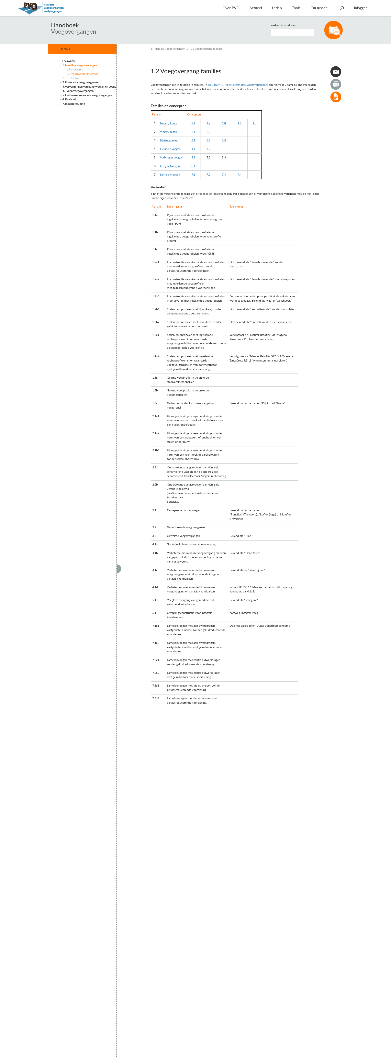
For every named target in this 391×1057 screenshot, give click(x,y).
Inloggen (361, 8)
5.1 (193, 157)
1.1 (193, 123)
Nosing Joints (168, 123)
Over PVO (231, 8)
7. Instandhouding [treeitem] (73, 103)
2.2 (208, 132)
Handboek (65, 25)
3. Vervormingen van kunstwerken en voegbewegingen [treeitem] (96, 86)
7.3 (224, 174)
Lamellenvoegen (170, 174)
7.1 (193, 174)
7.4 (240, 174)
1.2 (208, 123)
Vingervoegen (168, 132)
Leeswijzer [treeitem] (68, 61)
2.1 (193, 132)
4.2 (208, 149)
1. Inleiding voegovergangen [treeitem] (79, 65)
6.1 (193, 166)
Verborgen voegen (171, 157)
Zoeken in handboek (283, 25)
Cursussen (319, 8)
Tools (296, 8)
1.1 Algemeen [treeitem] (74, 69)
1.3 (224, 123)
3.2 (208, 140)
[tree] (89, 555)
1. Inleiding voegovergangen (168, 48)
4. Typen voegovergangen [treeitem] (78, 91)
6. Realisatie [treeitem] (69, 99)
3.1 (193, 140)
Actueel (255, 8)
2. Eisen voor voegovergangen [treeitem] (80, 82)
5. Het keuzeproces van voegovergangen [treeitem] (87, 95)
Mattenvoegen (169, 140)
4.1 (193, 149)
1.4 (240, 123)
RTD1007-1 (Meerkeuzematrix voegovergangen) (238, 85)
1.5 (254, 123)
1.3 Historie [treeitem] (73, 78)
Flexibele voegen (170, 149)
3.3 (224, 140)
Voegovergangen (73, 32)
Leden (277, 8)
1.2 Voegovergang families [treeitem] (82, 74)
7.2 (208, 174)
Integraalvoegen (170, 166)
